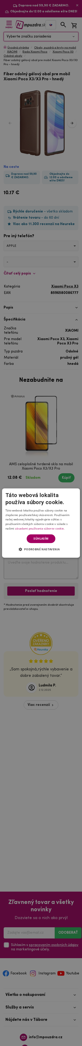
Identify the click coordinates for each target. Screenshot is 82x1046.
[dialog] (41, 523)
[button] (41, 549)
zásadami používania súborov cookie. (40, 528)
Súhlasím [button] (40, 538)
